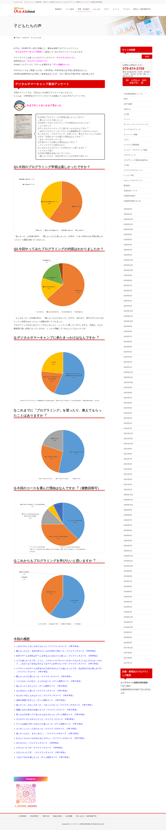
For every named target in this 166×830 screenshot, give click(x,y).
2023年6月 (128, 342)
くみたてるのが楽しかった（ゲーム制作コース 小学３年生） (43, 757)
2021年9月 (128, 449)
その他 (126, 114)
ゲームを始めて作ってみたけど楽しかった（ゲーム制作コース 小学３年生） (50, 724)
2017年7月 (128, 663)
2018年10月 (128, 627)
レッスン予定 (129, 175)
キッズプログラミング (132, 129)
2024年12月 (128, 260)
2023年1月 (128, 367)
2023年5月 (128, 347)
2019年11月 (128, 561)
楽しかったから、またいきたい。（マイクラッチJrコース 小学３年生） (48, 733)
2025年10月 (128, 229)
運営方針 (46, 816)
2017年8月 (128, 658)
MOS (126, 99)
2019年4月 (128, 597)
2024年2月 (128, 301)
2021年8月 (128, 454)
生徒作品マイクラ (130, 191)
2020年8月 (128, 515)
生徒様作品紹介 (130, 196)
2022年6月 (128, 403)
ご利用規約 (22, 816)
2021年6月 (128, 464)
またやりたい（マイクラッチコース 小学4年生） (38, 743)
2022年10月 (128, 382)
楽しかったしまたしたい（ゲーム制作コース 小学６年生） (42, 686)
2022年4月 (128, 413)
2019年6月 (128, 586)
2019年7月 (128, 581)
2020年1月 (128, 551)
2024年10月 (128, 270)
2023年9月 (128, 326)
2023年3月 (128, 357)
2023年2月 (128, 362)
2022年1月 (128, 428)
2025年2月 (128, 255)
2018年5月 (128, 643)
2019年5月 (128, 592)
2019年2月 (128, 607)
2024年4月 (128, 291)
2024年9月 (128, 275)
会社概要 (69, 816)
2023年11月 (128, 316)
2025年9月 (128, 234)
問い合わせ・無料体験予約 (86, 816)
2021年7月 (128, 459)
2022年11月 (128, 377)
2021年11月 (128, 438)
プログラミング (130, 155)
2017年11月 (128, 648)
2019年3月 (128, 602)
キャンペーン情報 (130, 134)
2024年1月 (128, 306)
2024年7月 (128, 285)
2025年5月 (128, 240)
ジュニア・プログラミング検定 (136, 150)
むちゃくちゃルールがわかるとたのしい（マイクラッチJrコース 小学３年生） (51, 738)
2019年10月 (128, 566)
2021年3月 (128, 479)
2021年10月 (128, 444)
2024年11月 (128, 265)
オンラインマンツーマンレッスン (136, 124)
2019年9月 (128, 571)
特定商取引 (34, 816)
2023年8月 (128, 331)
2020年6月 (128, 525)
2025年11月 (128, 224)
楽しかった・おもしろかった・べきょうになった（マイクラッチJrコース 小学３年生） (55, 705)
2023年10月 (128, 321)
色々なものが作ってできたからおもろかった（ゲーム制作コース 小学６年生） (51, 714)
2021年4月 (128, 474)
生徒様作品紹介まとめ (132, 201)
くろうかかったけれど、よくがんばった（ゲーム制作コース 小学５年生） (49, 681)
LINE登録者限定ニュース (133, 94)
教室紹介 (127, 185)
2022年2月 (128, 423)
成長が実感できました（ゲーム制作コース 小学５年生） (41, 700)
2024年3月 (128, 296)
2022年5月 (128, 408)
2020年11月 (128, 500)
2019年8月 (128, 576)
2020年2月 (128, 546)
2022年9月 (128, 387)
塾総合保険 (57, 816)
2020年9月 (128, 510)
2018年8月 (128, 637)
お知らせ (127, 109)
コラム (126, 140)
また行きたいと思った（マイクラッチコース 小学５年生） (42, 691)
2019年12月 (128, 556)
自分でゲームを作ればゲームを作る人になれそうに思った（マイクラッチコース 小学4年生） (57, 656)
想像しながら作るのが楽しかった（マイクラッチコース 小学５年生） (47, 710)
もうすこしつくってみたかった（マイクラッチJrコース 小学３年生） (47, 729)
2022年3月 (128, 418)
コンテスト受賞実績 (131, 145)
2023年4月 (128, 352)
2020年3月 (128, 540)
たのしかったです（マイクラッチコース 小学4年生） (40, 748)
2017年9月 (128, 653)
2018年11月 (128, 622)
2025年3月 (128, 250)
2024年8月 (128, 280)
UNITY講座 (128, 104)
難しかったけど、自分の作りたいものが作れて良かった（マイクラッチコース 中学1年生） (56, 651)
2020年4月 (128, 535)
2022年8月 (128, 393)
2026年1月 (128, 214)
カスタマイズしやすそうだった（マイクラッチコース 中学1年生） (46, 719)
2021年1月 (128, 489)
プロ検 (126, 165)
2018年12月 (128, 617)
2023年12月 (128, 311)
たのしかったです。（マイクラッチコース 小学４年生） (41, 752)
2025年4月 (128, 245)
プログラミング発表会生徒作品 (136, 160)
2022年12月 (128, 372)
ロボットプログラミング (133, 180)
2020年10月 (128, 505)
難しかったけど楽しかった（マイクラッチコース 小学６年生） (44, 676)
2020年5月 (128, 530)
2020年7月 (128, 520)
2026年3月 (128, 209)
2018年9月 (128, 632)
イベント (127, 119)
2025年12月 (128, 219)
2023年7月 (128, 336)
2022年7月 (128, 398)
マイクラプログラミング (133, 170)
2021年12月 (128, 433)
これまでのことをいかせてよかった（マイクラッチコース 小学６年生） (48, 646)
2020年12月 (128, 495)
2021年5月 (128, 469)
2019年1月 (128, 612)
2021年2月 (128, 484)
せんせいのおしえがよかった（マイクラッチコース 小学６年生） (45, 695)
